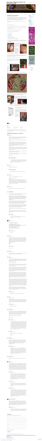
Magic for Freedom (30, 25)
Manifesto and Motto (20, 12)
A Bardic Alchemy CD (10, 35)
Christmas (15, 130)
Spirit (25, 129)
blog (13, 130)
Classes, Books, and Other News (18, 129)
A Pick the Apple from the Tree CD (11, 37)
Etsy (25, 72)
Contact (23, 12)
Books (7, 12)
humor (23, 130)
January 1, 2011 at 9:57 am (13, 292)
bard (12, 130)
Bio (11, 12)
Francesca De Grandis (15, 16)
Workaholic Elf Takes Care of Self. (24, 14)
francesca (12, 230)
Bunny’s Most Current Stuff (15, 12)
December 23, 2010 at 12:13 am (13, 346)
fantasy (18, 130)
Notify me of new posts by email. (10, 430)
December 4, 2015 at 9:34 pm (11, 135)
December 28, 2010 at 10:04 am (11, 297)
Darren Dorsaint (10, 356)
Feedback (10, 12)
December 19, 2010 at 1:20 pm (13, 372)
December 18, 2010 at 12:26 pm (11, 399)
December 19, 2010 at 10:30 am (13, 407)
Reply (9, 156)
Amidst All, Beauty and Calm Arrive (32, 24)
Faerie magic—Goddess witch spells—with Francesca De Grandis (16, 2)
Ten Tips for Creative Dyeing (9, 14)
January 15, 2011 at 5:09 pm (13, 246)
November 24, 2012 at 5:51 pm (11, 175)
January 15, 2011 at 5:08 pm (13, 231)
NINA (9, 220)
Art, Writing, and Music (13, 129)
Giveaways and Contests (23, 129)
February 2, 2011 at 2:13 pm (11, 192)
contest (16, 130)
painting (25, 130)
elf (17, 130)
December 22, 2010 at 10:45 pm (11, 338)
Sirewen (10, 235)
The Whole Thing (8, 130)
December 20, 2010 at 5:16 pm (13, 388)
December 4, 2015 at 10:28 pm (13, 158)
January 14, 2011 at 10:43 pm (11, 236)
